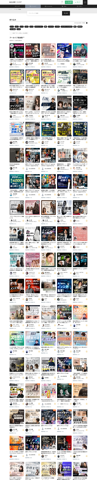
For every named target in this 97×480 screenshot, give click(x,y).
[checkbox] (11, 33)
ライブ (18, 6)
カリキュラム (49, 6)
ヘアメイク (50, 26)
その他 (18, 29)
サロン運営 (12, 29)
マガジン (80, 6)
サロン (65, 6)
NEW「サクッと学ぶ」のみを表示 (20, 33)
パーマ (21, 26)
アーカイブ (34, 6)
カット (11, 26)
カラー (16, 26)
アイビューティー (39, 26)
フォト (26, 26)
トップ (11, 9)
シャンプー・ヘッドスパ (66, 26)
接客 (46, 26)
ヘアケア (57, 26)
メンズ (31, 26)
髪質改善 (80, 26)
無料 (75, 26)
